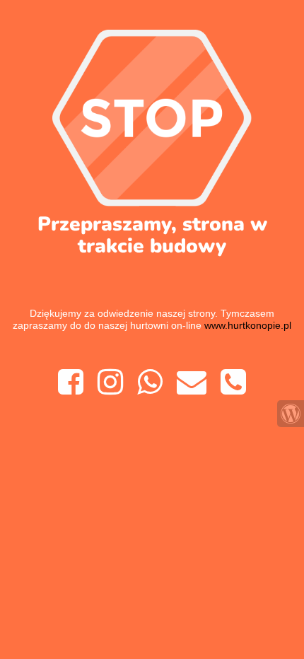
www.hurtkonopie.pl (247, 325)
